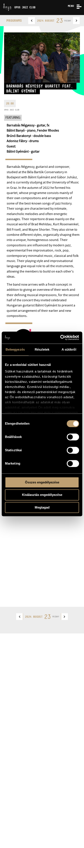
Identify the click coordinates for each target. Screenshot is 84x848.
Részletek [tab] (42, 349)
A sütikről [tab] (69, 349)
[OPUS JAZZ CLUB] (1, 1)
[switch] (73, 436)
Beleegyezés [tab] (15, 349)
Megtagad (42, 507)
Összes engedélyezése (42, 482)
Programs (14, 20)
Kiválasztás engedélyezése (42, 495)
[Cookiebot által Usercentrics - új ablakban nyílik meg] (60, 337)
